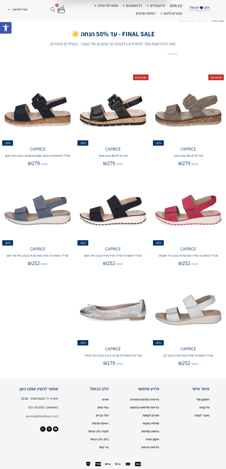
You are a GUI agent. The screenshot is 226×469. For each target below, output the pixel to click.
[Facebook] (55, 429)
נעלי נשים (103, 407)
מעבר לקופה (201, 415)
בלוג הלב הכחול (99, 439)
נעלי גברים (102, 415)
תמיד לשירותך (20, 9)
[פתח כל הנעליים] (148, 6)
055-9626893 (36, 407)
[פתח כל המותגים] (123, 6)
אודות (105, 399)
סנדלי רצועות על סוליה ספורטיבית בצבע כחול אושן (113, 255)
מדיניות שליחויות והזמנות (144, 407)
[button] (5, 28)
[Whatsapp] (42, 429)
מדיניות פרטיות (150, 447)
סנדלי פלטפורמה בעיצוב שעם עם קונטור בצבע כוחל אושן (37, 156)
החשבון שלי (202, 399)
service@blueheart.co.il (42, 416)
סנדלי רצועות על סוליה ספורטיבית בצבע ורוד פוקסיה (188, 255)
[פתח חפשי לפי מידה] (95, 6)
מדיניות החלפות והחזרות (144, 399)
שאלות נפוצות (151, 423)
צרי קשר (104, 447)
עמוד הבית (218, 21)
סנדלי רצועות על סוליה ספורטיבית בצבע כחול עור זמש (37, 255)
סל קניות (204, 407)
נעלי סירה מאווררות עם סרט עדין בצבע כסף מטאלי (113, 355)
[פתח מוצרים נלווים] (161, 13)
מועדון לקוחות (151, 415)
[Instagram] (49, 429)
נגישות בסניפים (150, 431)
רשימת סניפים (100, 423)
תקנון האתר (152, 439)
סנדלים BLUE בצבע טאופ (188, 156)
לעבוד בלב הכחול (98, 431)
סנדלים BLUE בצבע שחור (113, 156)
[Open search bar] (53, 9)
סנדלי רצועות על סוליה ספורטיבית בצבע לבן (188, 355)
